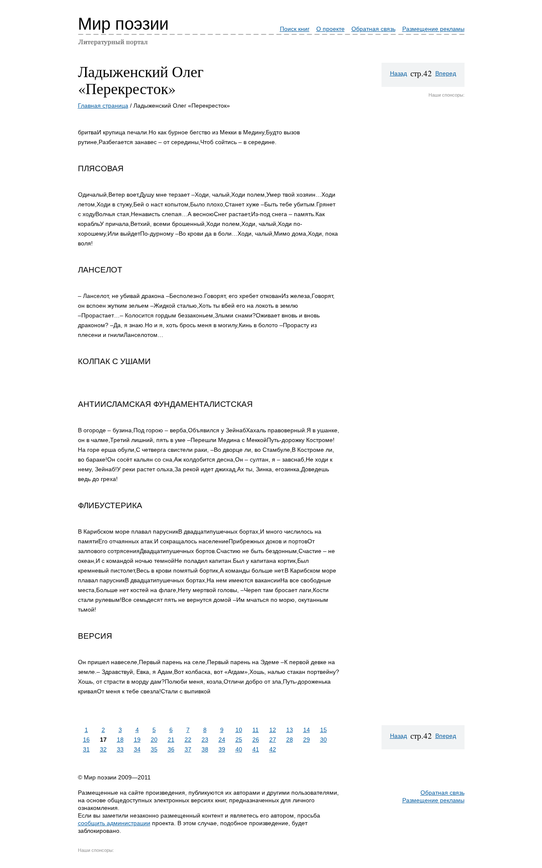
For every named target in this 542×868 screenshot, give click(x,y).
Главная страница (103, 105)
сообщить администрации (114, 823)
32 (103, 749)
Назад (398, 73)
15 (323, 729)
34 (137, 749)
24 (221, 739)
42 (272, 749)
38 (205, 749)
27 (272, 739)
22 (188, 739)
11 (255, 729)
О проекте (330, 28)
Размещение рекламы (433, 28)
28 (289, 739)
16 (86, 739)
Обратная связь (373, 28)
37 (188, 749)
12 (272, 729)
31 (86, 749)
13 (289, 729)
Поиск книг (295, 28)
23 (205, 739)
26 (255, 739)
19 (137, 739)
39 (221, 749)
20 (154, 739)
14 (306, 729)
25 (238, 739)
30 (323, 739)
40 (238, 749)
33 (120, 749)
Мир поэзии (123, 23)
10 (238, 729)
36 (171, 749)
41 (255, 749)
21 (171, 739)
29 (306, 739)
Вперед (445, 73)
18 (120, 739)
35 (154, 749)
